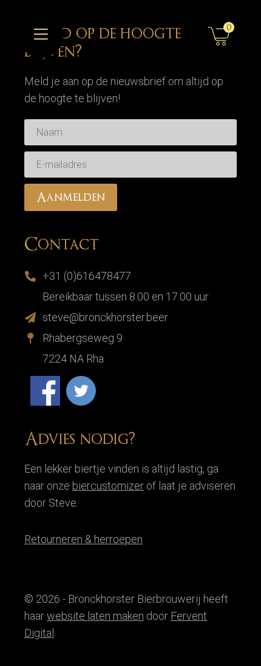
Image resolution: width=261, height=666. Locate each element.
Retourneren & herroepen (83, 539)
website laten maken (95, 615)
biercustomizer (108, 485)
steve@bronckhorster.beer (105, 317)
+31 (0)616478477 (86, 275)
